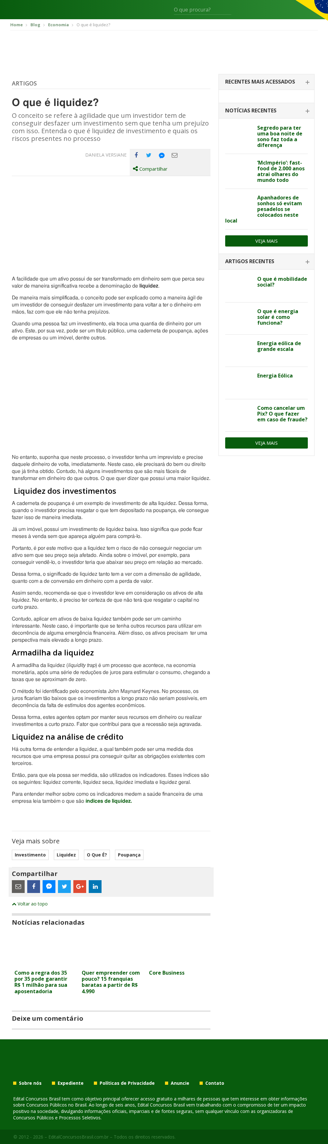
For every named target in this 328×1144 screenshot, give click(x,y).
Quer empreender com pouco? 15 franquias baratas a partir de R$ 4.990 (111, 982)
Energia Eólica (275, 375)
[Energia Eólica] (238, 383)
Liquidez (66, 855)
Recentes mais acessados (260, 81)
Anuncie (180, 1083)
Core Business (166, 972)
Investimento (30, 855)
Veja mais (266, 241)
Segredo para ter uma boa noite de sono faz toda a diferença (279, 136)
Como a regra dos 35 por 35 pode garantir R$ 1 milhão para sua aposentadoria (40, 982)
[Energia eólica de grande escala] (238, 350)
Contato (214, 1083)
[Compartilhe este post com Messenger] (161, 155)
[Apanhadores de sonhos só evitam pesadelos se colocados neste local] (238, 205)
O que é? (97, 855)
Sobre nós (30, 1083)
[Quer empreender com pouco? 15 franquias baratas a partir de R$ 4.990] (111, 963)
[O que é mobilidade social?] (238, 286)
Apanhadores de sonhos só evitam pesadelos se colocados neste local (263, 209)
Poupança (129, 855)
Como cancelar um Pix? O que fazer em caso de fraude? (282, 413)
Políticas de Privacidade (127, 1083)
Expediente (71, 1083)
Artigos (24, 83)
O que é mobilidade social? (282, 281)
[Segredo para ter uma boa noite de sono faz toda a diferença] (238, 135)
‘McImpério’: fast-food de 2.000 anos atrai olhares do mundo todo (281, 171)
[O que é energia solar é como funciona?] (238, 318)
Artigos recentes (249, 261)
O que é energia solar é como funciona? (277, 317)
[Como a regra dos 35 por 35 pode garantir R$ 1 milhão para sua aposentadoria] (44, 963)
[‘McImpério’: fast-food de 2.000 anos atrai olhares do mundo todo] (238, 170)
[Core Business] (178, 963)
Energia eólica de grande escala (279, 346)
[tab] (266, 82)
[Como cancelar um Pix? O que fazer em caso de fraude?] (238, 415)
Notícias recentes (250, 110)
